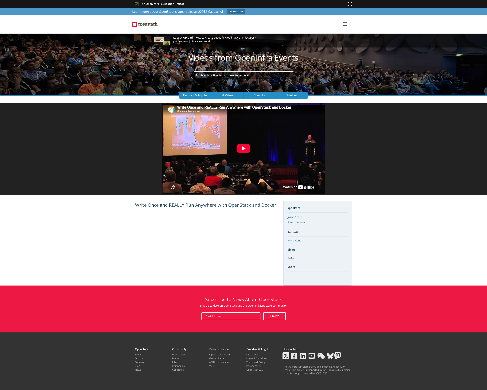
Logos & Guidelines (256, 358)
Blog (137, 366)
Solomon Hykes (297, 222)
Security (139, 358)
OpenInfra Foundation (339, 370)
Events (175, 358)
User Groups (179, 354)
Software (140, 362)
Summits (259, 95)
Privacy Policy (253, 366)
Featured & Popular (195, 95)
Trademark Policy (255, 362)
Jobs (174, 362)
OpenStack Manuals (219, 354)
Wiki (211, 366)
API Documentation (219, 362)
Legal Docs (252, 354)
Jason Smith (294, 217)
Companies (178, 366)
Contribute (178, 369)
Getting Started (217, 358)
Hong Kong (294, 240)
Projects (139, 354)
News (138, 369)
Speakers (292, 95)
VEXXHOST (321, 373)
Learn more (236, 11)
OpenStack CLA (254, 369)
